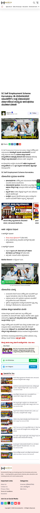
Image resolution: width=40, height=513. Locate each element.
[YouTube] (15, 503)
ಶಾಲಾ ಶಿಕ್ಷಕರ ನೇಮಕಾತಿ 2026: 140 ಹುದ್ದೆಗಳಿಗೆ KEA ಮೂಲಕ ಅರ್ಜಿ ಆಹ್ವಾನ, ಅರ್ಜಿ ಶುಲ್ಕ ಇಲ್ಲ (24, 395)
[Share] (20, 144)
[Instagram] (19, 503)
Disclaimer (4, 494)
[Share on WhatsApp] (10, 144)
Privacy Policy (5, 489)
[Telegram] (12, 503)
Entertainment (33, 7)
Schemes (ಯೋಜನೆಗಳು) (27, 484)
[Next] (36, 214)
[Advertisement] (20, 30)
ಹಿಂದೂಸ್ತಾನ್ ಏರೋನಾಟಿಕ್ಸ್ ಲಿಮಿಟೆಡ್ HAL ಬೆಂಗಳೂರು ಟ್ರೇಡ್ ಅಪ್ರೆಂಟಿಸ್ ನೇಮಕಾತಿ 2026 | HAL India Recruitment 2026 (26, 446)
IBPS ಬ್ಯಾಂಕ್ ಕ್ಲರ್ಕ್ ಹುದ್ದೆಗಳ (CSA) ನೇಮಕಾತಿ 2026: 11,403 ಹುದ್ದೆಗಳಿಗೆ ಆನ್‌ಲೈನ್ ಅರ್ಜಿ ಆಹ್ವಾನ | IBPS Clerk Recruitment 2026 (26, 404)
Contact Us (4, 487)
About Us (3, 484)
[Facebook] (2, 503)
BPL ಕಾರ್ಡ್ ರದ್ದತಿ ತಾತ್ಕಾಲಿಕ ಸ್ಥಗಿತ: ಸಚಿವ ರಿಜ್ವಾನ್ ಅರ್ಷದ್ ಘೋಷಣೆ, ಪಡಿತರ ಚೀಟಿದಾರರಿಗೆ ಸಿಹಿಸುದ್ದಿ (26, 437)
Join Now (33, 360)
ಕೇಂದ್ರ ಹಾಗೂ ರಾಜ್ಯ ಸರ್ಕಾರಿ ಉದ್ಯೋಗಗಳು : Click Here (18, 343)
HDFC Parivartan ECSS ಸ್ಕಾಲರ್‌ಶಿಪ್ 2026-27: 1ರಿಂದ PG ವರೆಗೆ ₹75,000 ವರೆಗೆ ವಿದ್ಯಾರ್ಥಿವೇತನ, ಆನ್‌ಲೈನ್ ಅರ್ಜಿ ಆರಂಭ (26, 429)
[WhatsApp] (5, 503)
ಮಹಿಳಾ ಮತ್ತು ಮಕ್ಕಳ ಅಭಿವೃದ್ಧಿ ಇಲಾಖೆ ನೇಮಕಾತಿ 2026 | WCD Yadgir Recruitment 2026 (26, 420)
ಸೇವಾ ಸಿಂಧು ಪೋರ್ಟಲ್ (13, 238)
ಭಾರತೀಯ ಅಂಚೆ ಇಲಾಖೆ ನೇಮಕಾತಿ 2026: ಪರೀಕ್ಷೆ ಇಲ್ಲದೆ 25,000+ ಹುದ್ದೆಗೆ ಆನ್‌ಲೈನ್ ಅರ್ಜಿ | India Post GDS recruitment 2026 (26, 388)
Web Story (23, 489)
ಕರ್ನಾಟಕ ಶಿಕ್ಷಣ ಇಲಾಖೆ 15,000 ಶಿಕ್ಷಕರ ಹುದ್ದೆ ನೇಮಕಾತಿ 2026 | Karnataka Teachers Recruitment (25, 453)
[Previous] (4, 214)
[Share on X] (17, 144)
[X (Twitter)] (9, 503)
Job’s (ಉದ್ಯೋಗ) (25, 487)
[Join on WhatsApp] (38, 184)
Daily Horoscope (17, 7)
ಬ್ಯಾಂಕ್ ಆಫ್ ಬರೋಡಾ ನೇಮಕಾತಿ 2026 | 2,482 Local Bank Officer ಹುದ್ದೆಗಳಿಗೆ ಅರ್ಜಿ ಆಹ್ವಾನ (25, 412)
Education (25, 7)
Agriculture (9, 7)
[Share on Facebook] (12, 144)
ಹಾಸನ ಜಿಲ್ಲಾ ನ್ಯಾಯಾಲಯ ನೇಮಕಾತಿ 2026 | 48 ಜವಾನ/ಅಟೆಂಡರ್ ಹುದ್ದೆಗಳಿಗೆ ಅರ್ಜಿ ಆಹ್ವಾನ (26, 379)
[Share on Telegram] (15, 144)
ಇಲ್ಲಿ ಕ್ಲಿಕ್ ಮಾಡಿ (20, 338)
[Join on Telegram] (38, 187)
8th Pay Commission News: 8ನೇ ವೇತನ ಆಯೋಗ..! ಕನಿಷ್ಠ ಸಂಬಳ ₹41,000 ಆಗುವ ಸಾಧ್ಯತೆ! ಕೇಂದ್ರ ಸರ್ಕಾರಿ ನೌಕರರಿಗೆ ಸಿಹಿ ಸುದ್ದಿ (24, 350)
